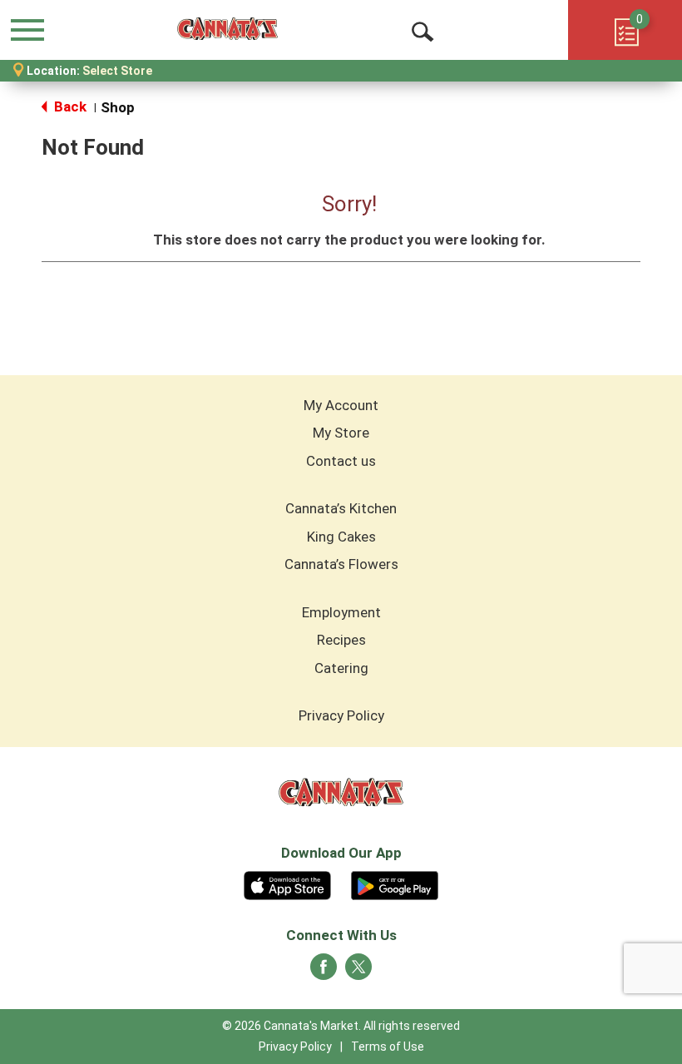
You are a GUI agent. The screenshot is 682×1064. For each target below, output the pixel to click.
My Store (341, 432)
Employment (341, 612)
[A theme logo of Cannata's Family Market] (227, 29)
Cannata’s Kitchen (341, 508)
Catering (341, 668)
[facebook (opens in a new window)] (323, 971)
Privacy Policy (341, 715)
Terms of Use (387, 1046)
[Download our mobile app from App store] (287, 883)
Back (68, 106)
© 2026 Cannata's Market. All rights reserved (341, 1025)
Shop (118, 107)
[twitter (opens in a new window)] (358, 971)
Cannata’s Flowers (341, 564)
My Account (341, 405)
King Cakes (341, 536)
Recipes (341, 639)
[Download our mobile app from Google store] (394, 883)
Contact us (341, 461)
